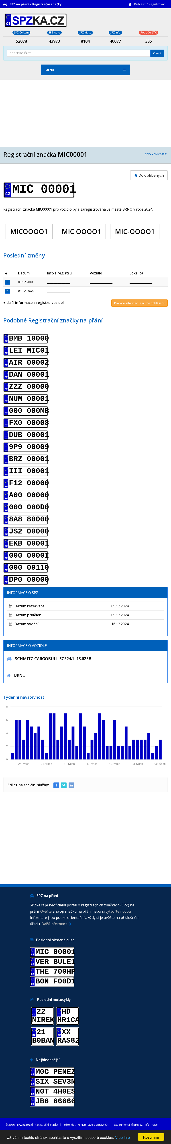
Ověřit (157, 53)
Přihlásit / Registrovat (149, 4)
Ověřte (46, 911)
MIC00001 (161, 154)
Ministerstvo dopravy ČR (93, 1125)
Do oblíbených (151, 175)
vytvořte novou (118, 911)
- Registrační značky (37, 1125)
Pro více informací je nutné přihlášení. (139, 303)
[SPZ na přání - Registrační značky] (35, 19)
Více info (122, 1137)
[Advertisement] (85, 113)
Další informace (54, 923)
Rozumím (151, 1137)
